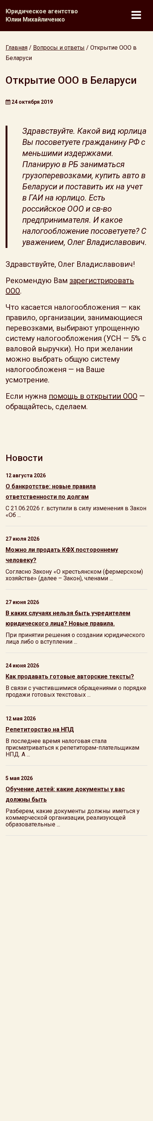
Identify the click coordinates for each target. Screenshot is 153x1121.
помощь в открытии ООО (93, 396)
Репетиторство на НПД (40, 729)
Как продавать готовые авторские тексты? (70, 676)
